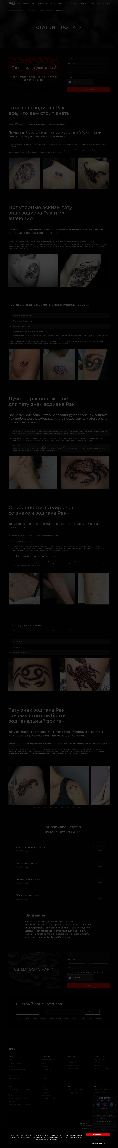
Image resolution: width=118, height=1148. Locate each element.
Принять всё (97, 1134)
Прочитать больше (98, 1144)
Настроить (98, 1139)
